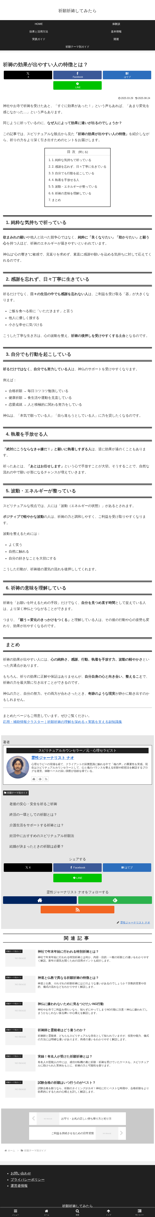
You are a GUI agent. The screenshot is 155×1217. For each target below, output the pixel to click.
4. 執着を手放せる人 (65, 179)
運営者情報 (19, 1186)
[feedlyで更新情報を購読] (40, 778)
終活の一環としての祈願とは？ (33, 814)
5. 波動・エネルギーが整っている (74, 186)
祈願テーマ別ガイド (17, 792)
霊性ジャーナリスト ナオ (52, 758)
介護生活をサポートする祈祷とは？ (36, 825)
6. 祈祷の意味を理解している (71, 193)
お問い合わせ (21, 1173)
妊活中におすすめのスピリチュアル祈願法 (41, 836)
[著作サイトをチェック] (33, 778)
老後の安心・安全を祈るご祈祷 (33, 804)
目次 (72, 152)
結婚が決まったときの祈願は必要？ (36, 846)
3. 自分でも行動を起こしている (73, 173)
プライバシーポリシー (28, 1180)
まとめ (56, 200)
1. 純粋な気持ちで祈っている (71, 160)
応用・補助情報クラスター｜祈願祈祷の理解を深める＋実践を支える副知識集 (62, 722)
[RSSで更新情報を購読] (46, 778)
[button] (143, 767)
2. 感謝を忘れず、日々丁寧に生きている (79, 166)
